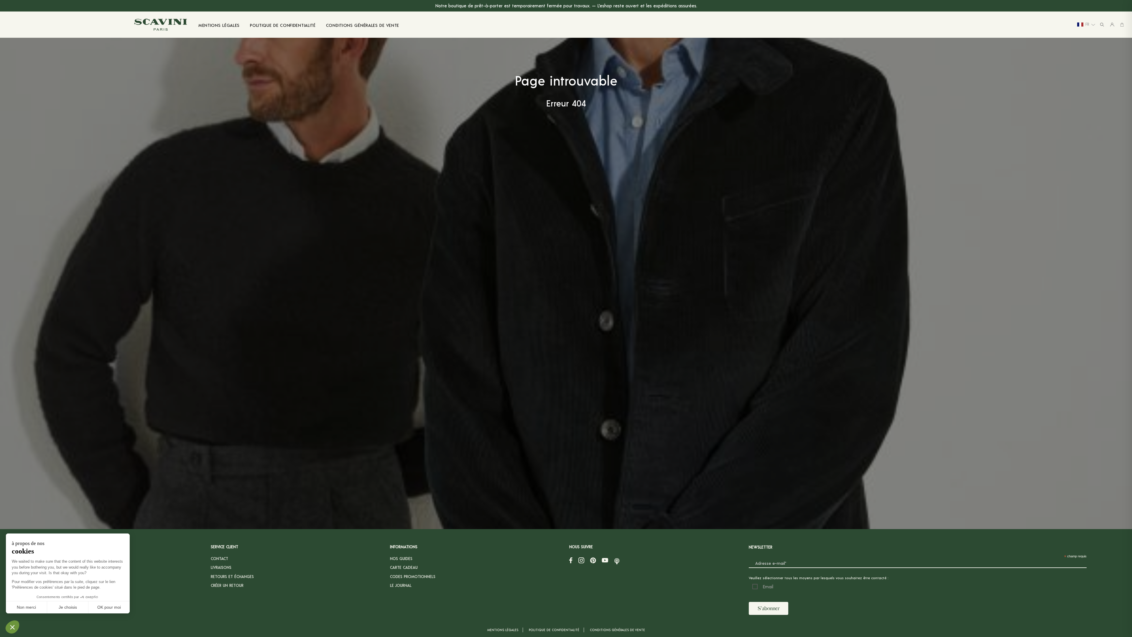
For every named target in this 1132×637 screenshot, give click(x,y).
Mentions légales (502, 630)
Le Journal (401, 585)
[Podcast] (616, 560)
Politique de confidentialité (554, 630)
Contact (219, 558)
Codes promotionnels (412, 576)
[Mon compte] (1112, 24)
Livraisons (221, 567)
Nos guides (401, 558)
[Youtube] (605, 560)
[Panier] (1122, 24)
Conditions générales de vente (617, 630)
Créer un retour (227, 585)
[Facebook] (570, 560)
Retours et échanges (232, 576)
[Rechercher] (1102, 24)
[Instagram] (581, 560)
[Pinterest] (593, 560)
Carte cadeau (404, 567)
